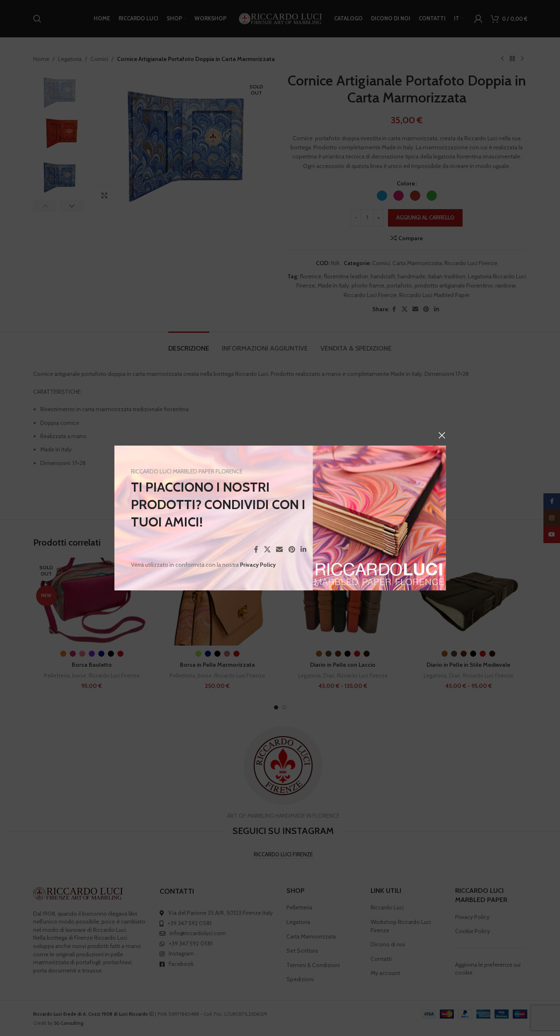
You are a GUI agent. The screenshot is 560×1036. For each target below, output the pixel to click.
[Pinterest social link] (292, 549)
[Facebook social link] (256, 549)
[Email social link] (279, 549)
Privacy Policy (258, 564)
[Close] (442, 435)
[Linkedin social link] (303, 549)
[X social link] (267, 549)
